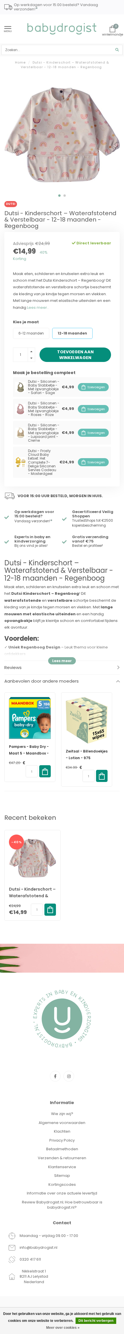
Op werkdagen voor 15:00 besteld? (34, 514)
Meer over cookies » (63, 1328)
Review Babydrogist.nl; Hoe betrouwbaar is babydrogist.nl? (62, 1204)
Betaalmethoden (62, 1149)
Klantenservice (62, 1167)
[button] (59, 195)
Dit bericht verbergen (95, 1321)
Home (20, 62)
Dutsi (10, 204)
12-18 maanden (72, 333)
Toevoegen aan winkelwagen (75, 355)
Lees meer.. (38, 307)
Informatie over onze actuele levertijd (62, 1193)
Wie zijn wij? (62, 1113)
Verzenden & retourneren (62, 1158)
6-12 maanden (31, 333)
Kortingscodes (62, 1184)
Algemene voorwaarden (62, 1122)
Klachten (62, 1131)
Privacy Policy (62, 1140)
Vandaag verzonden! (33, 521)
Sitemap (62, 1175)
